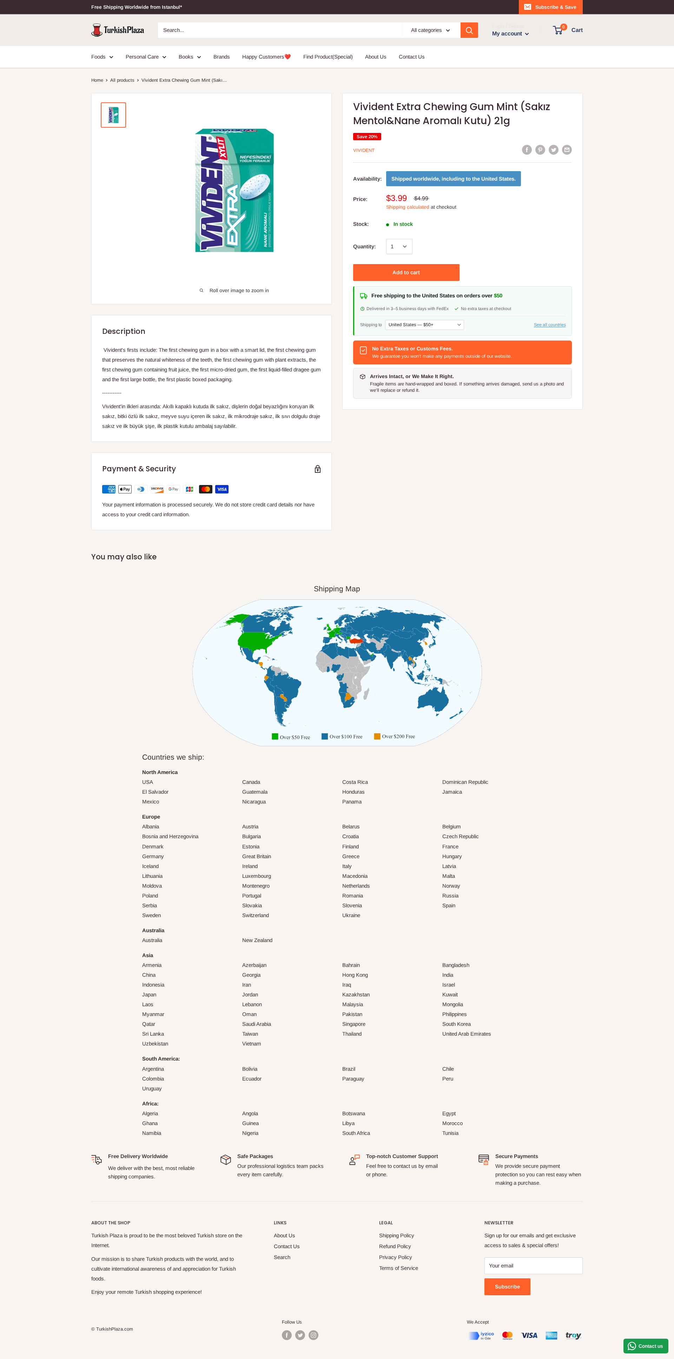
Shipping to (371, 324)
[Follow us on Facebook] (287, 1335)
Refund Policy (395, 1246)
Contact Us (412, 57)
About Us (375, 57)
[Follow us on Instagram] (313, 1335)
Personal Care (142, 57)
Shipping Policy (396, 1235)
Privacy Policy (395, 1257)
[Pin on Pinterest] (540, 149)
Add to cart (406, 272)
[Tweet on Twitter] (554, 149)
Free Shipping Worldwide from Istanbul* (136, 7)
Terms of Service (398, 1268)
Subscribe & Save (555, 7)
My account (507, 33)
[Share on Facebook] (527, 149)
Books (186, 57)
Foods (98, 57)
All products (122, 80)
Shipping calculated (407, 207)
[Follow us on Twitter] (300, 1335)
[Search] (469, 30)
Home (97, 80)
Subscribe (507, 1287)
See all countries (550, 324)
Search (282, 1257)
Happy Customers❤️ (266, 57)
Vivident (364, 150)
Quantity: (364, 246)
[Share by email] (567, 149)
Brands (221, 57)
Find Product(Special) (328, 57)
